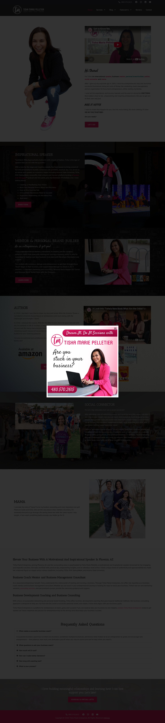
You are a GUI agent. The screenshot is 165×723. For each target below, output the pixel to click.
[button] (115, 329)
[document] (82, 361)
